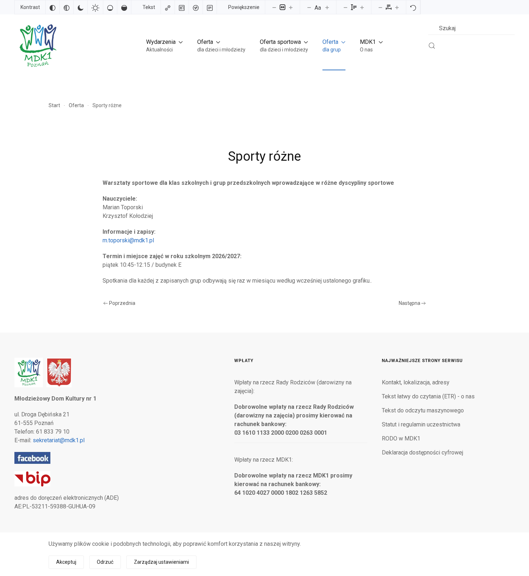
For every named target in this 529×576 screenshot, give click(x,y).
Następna (409, 303)
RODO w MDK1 (401, 438)
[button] (164, 45)
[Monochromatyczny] (66, 7)
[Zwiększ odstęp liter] (397, 7)
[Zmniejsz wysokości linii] (345, 7)
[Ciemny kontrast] (80, 7)
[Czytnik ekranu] (196, 7)
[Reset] (413, 7)
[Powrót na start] (37, 45)
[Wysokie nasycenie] (124, 7)
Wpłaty (243, 360)
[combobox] (471, 28)
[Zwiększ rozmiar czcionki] (327, 7)
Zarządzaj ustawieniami (161, 562)
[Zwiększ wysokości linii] (362, 7)
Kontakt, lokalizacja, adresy (415, 382)
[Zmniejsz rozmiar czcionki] (309, 7)
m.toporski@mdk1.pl (128, 240)
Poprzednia (122, 303)
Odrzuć (105, 562)
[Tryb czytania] (210, 7)
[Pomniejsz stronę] (274, 7)
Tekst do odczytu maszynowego (423, 410)
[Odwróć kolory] (52, 7)
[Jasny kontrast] (95, 7)
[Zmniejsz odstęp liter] (380, 7)
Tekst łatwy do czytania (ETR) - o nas (428, 396)
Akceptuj (66, 562)
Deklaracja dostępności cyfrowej (422, 452)
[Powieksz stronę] (290, 7)
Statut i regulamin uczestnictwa (421, 424)
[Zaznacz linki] (167, 7)
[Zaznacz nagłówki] (182, 7)
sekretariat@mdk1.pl (59, 440)
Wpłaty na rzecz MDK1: (263, 459)
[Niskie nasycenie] (110, 7)
